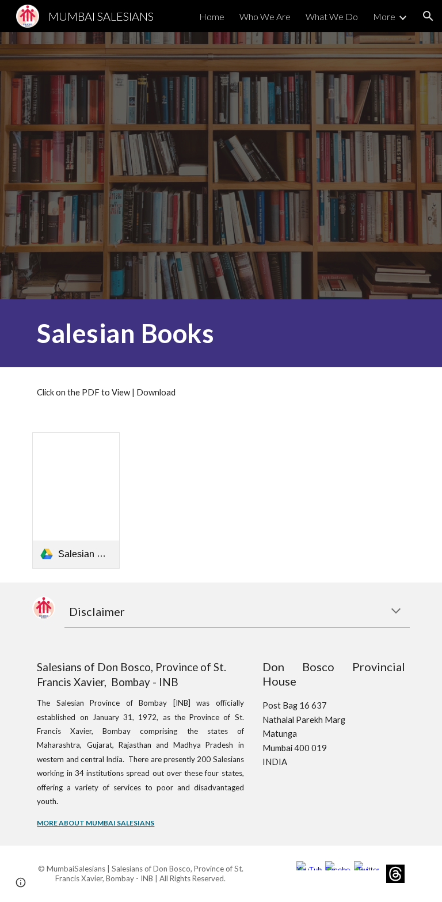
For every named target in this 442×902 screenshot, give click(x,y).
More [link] (384, 16)
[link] (75, 500)
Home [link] (211, 16)
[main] (156, 333)
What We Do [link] (332, 16)
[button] (428, 16)
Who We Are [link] (265, 16)
